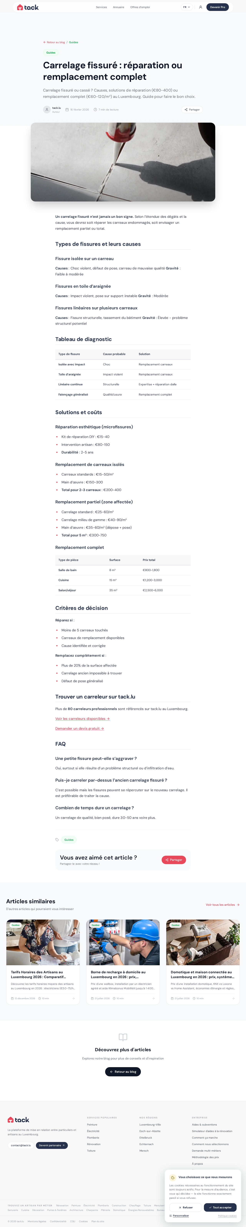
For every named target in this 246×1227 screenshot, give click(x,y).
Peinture (92, 1124)
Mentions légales (37, 1221)
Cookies (83, 1221)
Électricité (93, 1131)
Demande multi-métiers (206, 1150)
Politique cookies (227, 1215)
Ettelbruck (146, 1137)
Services (101, 7)
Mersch (144, 1150)
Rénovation (94, 1144)
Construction (119, 1205)
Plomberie (93, 1137)
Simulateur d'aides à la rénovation (212, 1131)
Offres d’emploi (140, 7)
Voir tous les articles (220, 905)
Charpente (92, 1210)
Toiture (91, 1150)
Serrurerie (13, 1210)
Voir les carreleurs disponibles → (82, 718)
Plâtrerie (105, 1210)
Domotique (119, 1210)
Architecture (76, 1210)
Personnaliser (181, 1215)
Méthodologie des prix (205, 1157)
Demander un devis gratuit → (79, 728)
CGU (72, 1221)
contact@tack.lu (21, 1145)
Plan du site (97, 1221)
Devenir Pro (217, 7)
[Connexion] (200, 7)
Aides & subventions (204, 1124)
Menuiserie (160, 1205)
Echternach (147, 1144)
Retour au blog (56, 42)
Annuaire (118, 7)
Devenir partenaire (50, 1145)
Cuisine (25, 1210)
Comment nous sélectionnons (210, 1144)
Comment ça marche (205, 1137)
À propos (197, 1163)
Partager (176, 860)
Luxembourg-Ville (150, 1124)
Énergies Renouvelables (141, 1210)
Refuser (188, 1207)
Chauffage (134, 1205)
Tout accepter (222, 1207)
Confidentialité (58, 1221)
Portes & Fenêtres (56, 1210)
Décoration (38, 1210)
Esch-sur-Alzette (150, 1131)
